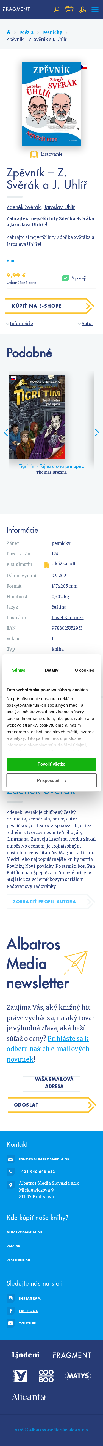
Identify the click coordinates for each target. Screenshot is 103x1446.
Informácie (21, 323)
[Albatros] (20, 1376)
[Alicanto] (29, 1397)
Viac (11, 260)
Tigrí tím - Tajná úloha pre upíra (52, 466)
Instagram (30, 1298)
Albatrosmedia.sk (25, 1232)
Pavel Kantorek (68, 617)
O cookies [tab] (84, 670)
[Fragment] (72, 1355)
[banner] (17, 9)
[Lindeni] (26, 1355)
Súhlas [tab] (19, 670)
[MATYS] (78, 1376)
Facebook (28, 1310)
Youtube (27, 1323)
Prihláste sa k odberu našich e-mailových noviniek (48, 1049)
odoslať (26, 1105)
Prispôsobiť (48, 780)
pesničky (61, 543)
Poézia (26, 32)
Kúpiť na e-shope (37, 306)
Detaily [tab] (51, 670)
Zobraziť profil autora (44, 901)
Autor (87, 323)
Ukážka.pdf (64, 563)
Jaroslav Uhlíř (59, 207)
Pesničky (52, 32)
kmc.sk (14, 1246)
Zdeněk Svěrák (24, 207)
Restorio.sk (18, 1260)
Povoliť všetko (51, 764)
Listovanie (52, 154)
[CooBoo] (46, 1376)
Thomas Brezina (51, 472)
